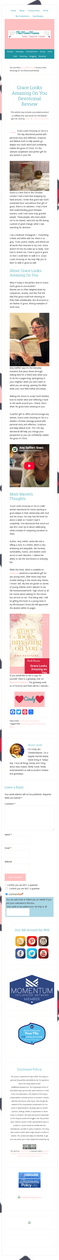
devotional (35, 724)
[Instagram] (43, 946)
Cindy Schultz (24, 1151)
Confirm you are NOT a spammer (22, 885)
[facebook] (20, 958)
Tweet (12, 132)
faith (43, 724)
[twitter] (32, 958)
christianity (25, 724)
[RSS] (20, 946)
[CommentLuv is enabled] (15, 894)
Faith (22, 721)
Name (8, 834)
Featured (28, 721)
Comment (10, 804)
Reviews (36, 721)
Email (8, 848)
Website (8, 861)
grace (12, 727)
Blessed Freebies (19, 682)
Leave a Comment (40, 119)
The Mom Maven (29, 34)
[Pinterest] (32, 946)
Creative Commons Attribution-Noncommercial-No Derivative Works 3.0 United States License (30, 1153)
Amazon (14, 573)
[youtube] (43, 958)
